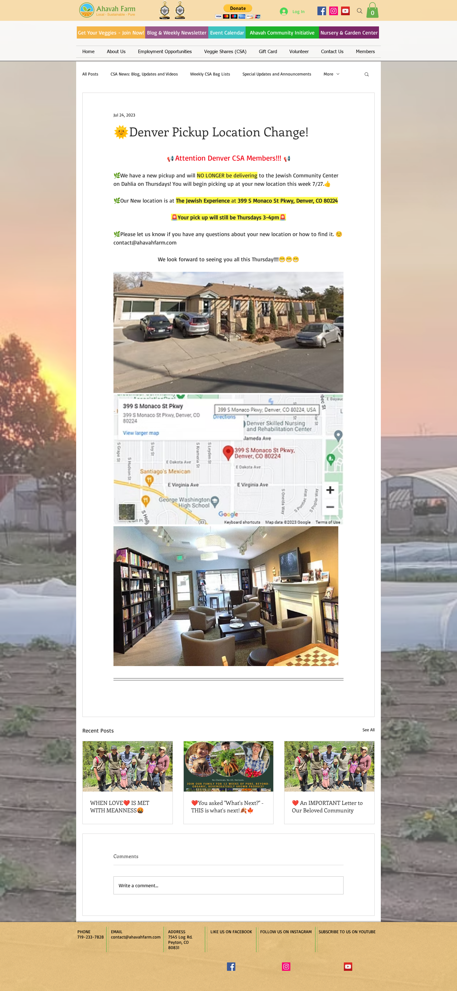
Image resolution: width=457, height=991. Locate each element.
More (328, 73)
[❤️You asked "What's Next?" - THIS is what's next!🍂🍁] (229, 766)
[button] (372, 10)
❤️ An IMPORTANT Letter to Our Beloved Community (327, 806)
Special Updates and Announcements (276, 73)
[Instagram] (333, 11)
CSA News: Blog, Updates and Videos (144, 73)
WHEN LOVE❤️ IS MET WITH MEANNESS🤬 (119, 806)
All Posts (90, 73)
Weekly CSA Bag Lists (210, 73)
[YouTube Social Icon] (348, 966)
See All (368, 729)
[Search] (359, 10)
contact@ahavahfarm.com (136, 936)
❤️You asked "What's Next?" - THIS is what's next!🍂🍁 (227, 806)
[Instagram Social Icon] (286, 966)
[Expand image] (228, 332)
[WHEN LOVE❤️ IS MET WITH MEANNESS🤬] (128, 766)
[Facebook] (321, 11)
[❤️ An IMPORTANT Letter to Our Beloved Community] (329, 766)
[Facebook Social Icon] (231, 966)
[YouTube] (345, 11)
